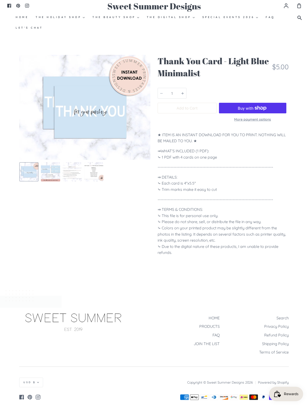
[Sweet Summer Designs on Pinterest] (29, 397)
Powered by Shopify (273, 382)
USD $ (29, 382)
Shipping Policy (275, 343)
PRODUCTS (209, 326)
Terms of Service (274, 352)
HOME (214, 318)
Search (282, 318)
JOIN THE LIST (207, 343)
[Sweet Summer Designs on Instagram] (38, 397)
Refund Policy (276, 335)
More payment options (252, 119)
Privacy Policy (276, 326)
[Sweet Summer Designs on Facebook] (21, 397)
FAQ (216, 335)
